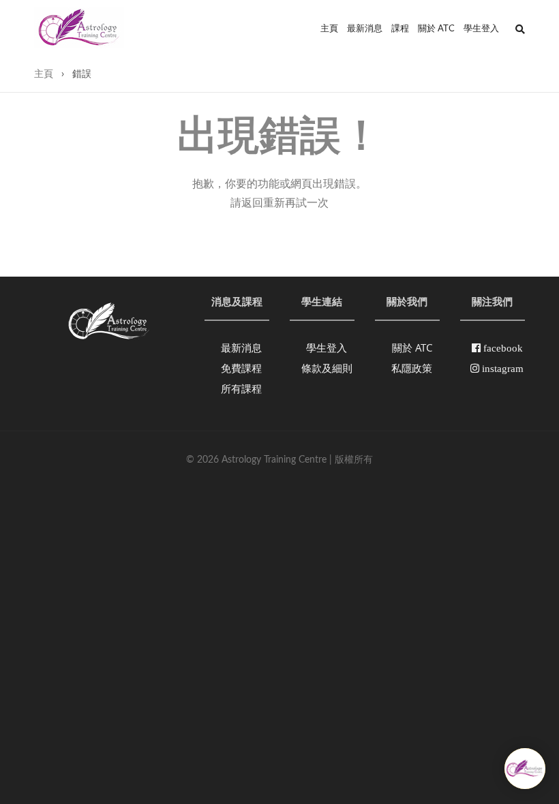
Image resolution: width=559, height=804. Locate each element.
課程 (400, 29)
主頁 (329, 29)
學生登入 (481, 29)
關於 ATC (436, 29)
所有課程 (241, 388)
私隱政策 (411, 368)
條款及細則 (326, 368)
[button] (520, 29)
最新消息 (364, 29)
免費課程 (241, 368)
